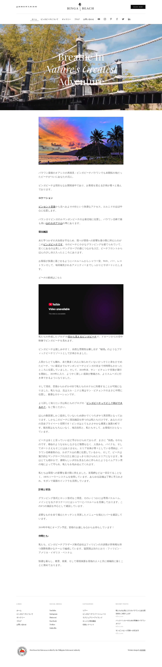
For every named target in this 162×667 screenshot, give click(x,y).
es (24, 7)
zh (33, 7)
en (22, 7)
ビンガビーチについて (49, 19)
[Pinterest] (111, 18)
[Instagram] (105, 18)
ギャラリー (66, 19)
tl (28, 7)
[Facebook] (117, 18)
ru (31, 7)
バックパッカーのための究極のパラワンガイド (130, 622)
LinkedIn (53, 628)
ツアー (85, 610)
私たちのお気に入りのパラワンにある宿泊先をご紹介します (130, 612)
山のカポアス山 (54, 223)
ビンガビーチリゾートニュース (94, 614)
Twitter (52, 624)
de (19, 7)
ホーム (34, 19)
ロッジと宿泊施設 (89, 621)
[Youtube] (99, 18)
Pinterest (53, 617)
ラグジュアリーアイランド (92, 617)
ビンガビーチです (53, 244)
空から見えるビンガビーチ (82, 336)
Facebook (53, 621)
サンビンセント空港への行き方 (127, 630)
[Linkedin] (129, 18)
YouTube (53, 610)
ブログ (77, 19)
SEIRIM (142, 650)
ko (36, 7)
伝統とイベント (88, 624)
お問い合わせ (88, 19)
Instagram (53, 614)
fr (26, 7)
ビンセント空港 (47, 206)
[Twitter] (123, 18)
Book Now (138, 7)
